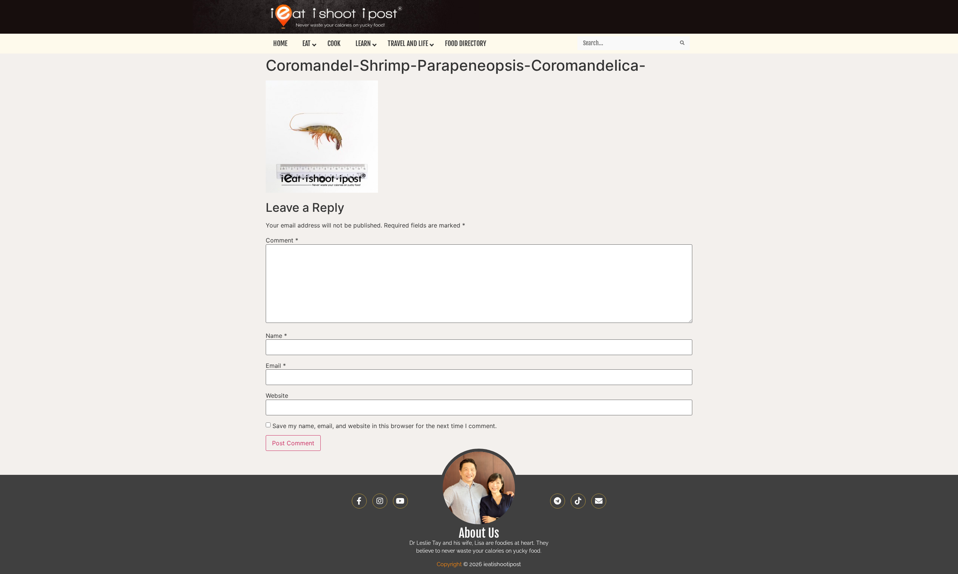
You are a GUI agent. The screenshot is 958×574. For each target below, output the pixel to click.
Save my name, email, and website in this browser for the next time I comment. (384, 426)
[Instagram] (379, 501)
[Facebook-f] (359, 501)
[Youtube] (400, 501)
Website (277, 396)
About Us (479, 533)
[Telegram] (557, 501)
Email (276, 366)
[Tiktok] (578, 501)
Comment (282, 240)
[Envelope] (598, 501)
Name (276, 336)
